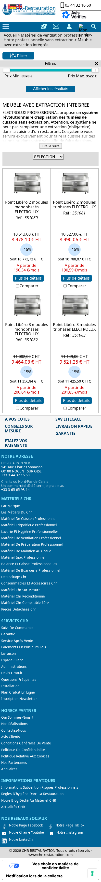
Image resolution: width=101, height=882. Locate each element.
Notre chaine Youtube (26, 832)
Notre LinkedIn (21, 839)
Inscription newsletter (19, 699)
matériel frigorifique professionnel (29, 525)
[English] (19, 6)
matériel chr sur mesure (20, 590)
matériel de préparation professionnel (32, 544)
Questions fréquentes (18, 680)
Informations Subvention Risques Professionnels (39, 787)
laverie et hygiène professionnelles (30, 532)
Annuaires (9, 769)
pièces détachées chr (18, 609)
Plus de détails (28, 278)
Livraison (8, 653)
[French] (7, 6)
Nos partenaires (14, 763)
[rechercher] (93, 26)
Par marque (10, 506)
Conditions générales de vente (26, 743)
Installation (10, 686)
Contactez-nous (13, 730)
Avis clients (10, 737)
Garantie (8, 634)
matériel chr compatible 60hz (25, 603)
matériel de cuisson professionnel (28, 519)
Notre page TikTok (69, 825)
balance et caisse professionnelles (29, 564)
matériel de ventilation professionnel (31, 538)
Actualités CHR (13, 807)
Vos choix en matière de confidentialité (55, 865)
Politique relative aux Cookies (25, 756)
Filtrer (21, 56)
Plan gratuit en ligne (18, 692)
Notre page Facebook (26, 825)
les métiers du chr (16, 512)
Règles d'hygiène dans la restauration (32, 794)
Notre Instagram (69, 832)
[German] (13, 6)
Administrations (14, 667)
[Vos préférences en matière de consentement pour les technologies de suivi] (92, 873)
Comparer (29, 285)
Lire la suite (51, 146)
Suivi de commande (17, 628)
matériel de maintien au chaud (26, 551)
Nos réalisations (14, 724)
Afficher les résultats (50, 89)
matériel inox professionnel (23, 557)
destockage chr (13, 577)
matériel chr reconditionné (23, 596)
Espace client (12, 660)
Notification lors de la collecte (34, 875)
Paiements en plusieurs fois (23, 647)
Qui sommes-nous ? (17, 717)
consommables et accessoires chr (29, 583)
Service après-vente (17, 641)
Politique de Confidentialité (23, 750)
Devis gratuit (11, 673)
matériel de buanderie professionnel (30, 570)
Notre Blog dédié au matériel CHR (28, 800)
